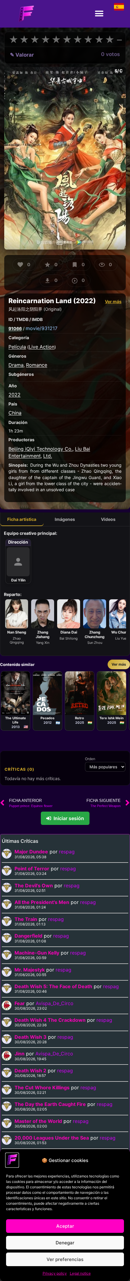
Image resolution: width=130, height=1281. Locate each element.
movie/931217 (41, 328)
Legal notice (80, 1273)
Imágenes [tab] (65, 519)
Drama (16, 365)
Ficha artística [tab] (21, 519)
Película (17, 347)
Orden (90, 759)
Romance (36, 365)
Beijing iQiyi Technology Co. (40, 449)
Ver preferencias (65, 1259)
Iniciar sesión (69, 818)
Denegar (65, 1243)
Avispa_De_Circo (54, 1003)
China (14, 413)
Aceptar (65, 1226)
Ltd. (47, 456)
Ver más (113, 301)
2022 (14, 395)
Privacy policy (55, 1273)
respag (67, 852)
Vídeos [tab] (108, 519)
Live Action (41, 347)
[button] (99, 14)
